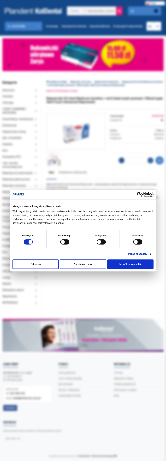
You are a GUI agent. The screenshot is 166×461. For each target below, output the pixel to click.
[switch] (64, 242)
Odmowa (35, 264)
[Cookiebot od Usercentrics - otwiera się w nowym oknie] (139, 194)
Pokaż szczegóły (137, 253)
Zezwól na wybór (83, 264)
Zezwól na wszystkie (130, 264)
